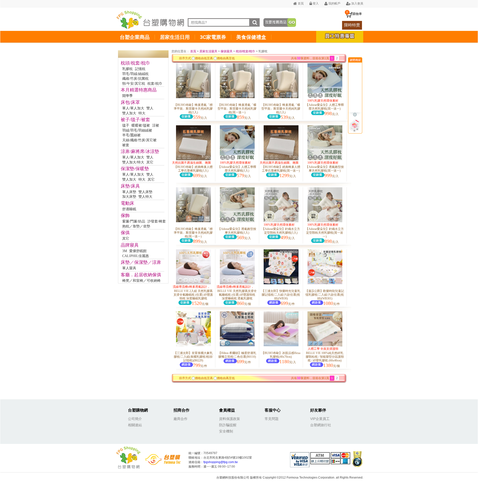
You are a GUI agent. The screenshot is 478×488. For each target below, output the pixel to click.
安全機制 (226, 431)
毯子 (125, 125)
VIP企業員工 (320, 419)
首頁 (300, 3)
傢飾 (125, 215)
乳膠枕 (127, 69)
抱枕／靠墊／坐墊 (136, 226)
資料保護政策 (229, 419)
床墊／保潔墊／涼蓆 (141, 262)
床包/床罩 (130, 102)
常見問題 (272, 419)
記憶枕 (140, 69)
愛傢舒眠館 (138, 251)
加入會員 (357, 3)
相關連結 (135, 425)
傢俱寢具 (227, 51)
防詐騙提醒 (228, 425)
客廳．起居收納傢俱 (141, 274)
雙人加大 (129, 113)
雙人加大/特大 (133, 162)
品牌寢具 (130, 245)
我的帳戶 (334, 3)
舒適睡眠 (129, 209)
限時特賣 (352, 25)
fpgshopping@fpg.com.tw (220, 462)
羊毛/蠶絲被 (131, 135)
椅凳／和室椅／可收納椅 (141, 280)
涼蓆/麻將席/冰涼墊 (140, 151)
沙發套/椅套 (156, 221)
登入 (315, 3)
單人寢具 (129, 268)
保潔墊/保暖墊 (135, 168)
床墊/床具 (130, 186)
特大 (141, 113)
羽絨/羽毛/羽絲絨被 (137, 130)
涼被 (155, 125)
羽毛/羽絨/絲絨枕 (135, 74)
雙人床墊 (145, 192)
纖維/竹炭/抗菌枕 (135, 78)
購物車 (357, 14)
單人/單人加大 (133, 108)
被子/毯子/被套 (135, 119)
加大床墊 (129, 197)
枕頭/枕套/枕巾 (135, 63)
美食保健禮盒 (251, 37)
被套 (125, 145)
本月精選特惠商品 (139, 89)
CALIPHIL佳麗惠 (135, 256)
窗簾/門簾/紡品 (133, 221)
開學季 (127, 96)
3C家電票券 (213, 37)
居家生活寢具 (208, 51)
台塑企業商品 (135, 37)
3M (124, 251)
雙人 (149, 108)
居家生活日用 (175, 37)
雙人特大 (145, 197)
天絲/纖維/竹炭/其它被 (139, 140)
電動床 (127, 203)
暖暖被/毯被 (140, 125)
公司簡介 (135, 419)
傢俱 (125, 232)
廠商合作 (180, 419)
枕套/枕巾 (154, 83)
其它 (149, 162)
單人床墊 (129, 192)
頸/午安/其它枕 (133, 83)
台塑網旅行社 (320, 425)
